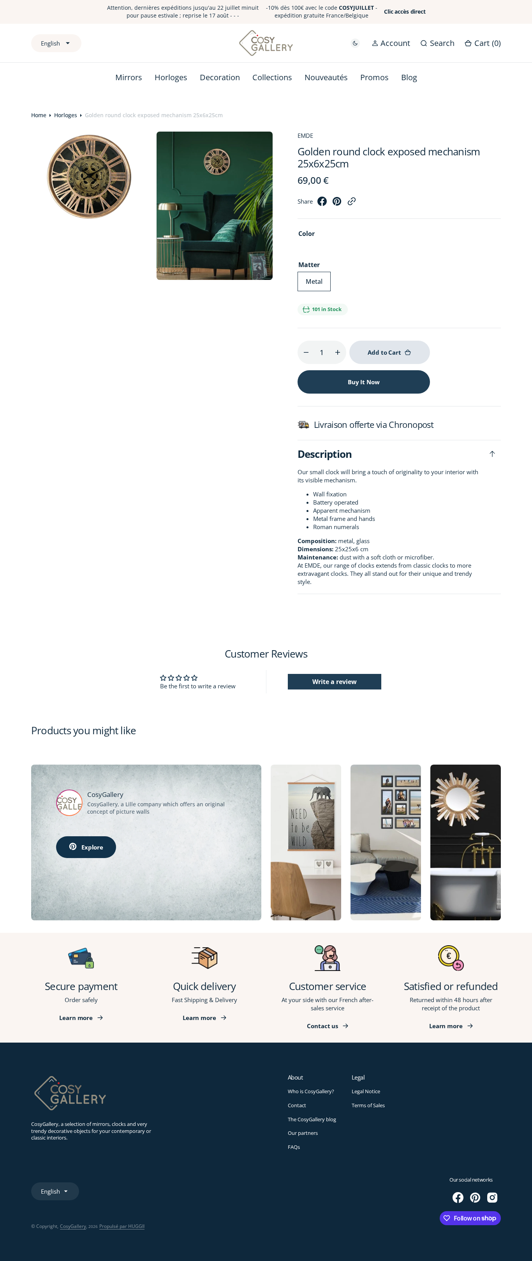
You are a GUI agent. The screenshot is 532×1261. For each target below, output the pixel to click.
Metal (318, 284)
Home (38, 115)
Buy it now (364, 382)
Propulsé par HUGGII (121, 1226)
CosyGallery (73, 1226)
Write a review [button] (334, 681)
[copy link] (351, 204)
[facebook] (322, 204)
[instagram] (492, 1197)
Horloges (65, 115)
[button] (391, 42)
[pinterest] (337, 204)
